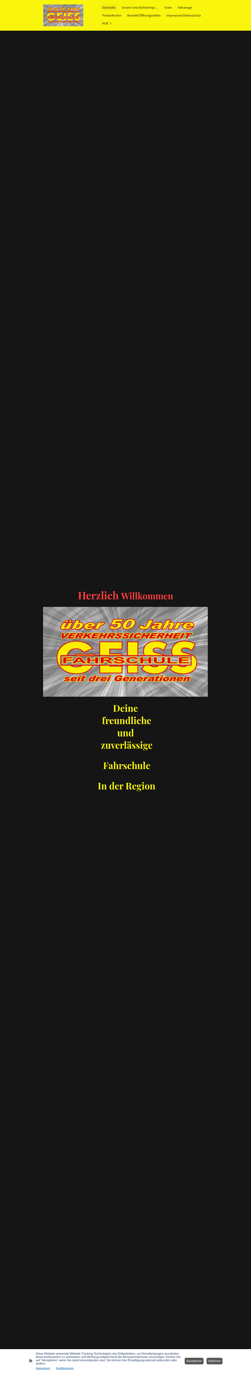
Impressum (43, 1368)
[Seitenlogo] (63, 15)
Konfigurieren (65, 1368)
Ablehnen (214, 1361)
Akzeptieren (194, 1361)
